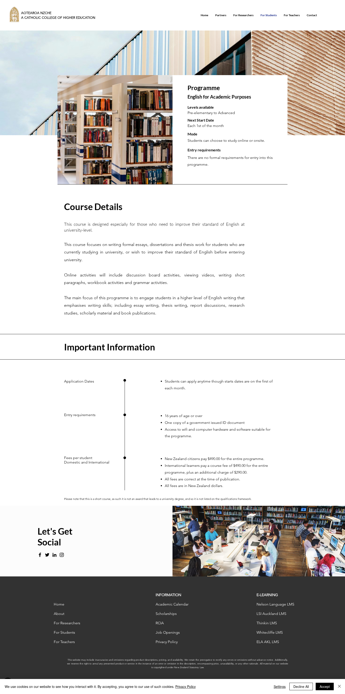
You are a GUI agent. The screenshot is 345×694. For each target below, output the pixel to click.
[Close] (339, 686)
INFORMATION (168, 595)
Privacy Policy (185, 686)
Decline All (301, 686)
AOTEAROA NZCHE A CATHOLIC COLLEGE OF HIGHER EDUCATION (58, 15)
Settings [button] (280, 686)
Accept (325, 686)
